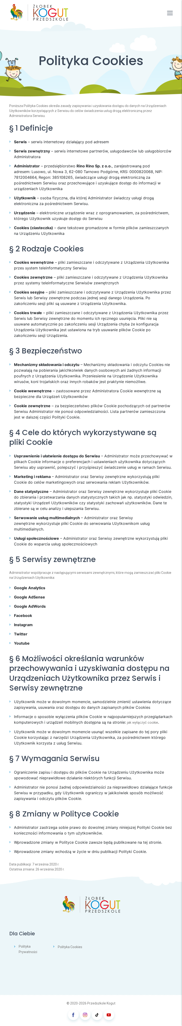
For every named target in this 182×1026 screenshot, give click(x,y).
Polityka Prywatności (28, 949)
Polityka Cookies (70, 947)
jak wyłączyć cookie (142, 722)
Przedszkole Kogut (101, 1003)
